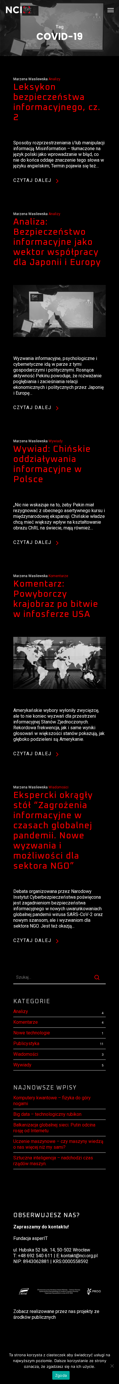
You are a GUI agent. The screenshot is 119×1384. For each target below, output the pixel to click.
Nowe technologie (31, 1033)
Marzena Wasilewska (30, 79)
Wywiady (56, 441)
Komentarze (58, 576)
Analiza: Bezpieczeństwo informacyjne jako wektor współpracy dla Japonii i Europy (57, 242)
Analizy (54, 79)
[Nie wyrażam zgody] (112, 1366)
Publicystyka (26, 1043)
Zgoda (61, 1375)
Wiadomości (58, 787)
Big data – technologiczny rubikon (47, 1114)
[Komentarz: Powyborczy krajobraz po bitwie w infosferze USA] (59, 704)
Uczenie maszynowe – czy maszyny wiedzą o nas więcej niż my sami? (58, 1144)
